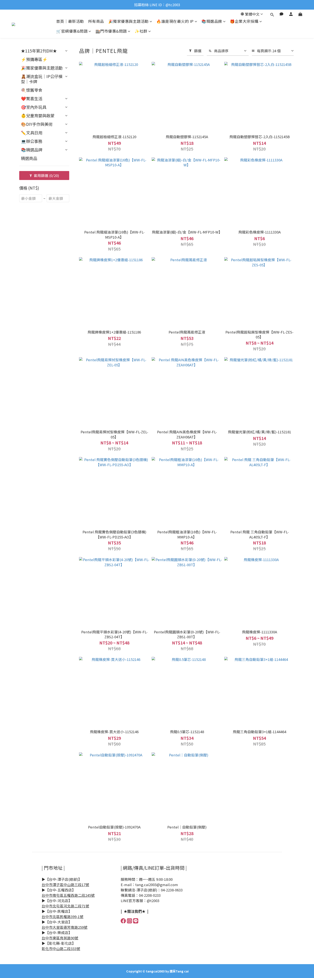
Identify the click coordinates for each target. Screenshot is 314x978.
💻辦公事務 (31, 141)
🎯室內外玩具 (33, 107)
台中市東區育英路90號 (60, 937)
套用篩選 (46, 175)
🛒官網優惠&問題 (72, 31)
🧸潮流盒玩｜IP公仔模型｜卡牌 (41, 78)
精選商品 (29, 158)
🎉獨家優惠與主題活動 (128, 21)
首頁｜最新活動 (70, 21)
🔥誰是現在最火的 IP (175, 21)
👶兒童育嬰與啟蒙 (37, 116)
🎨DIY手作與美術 (37, 124)
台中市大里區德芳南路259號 (64, 927)
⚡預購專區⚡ (34, 59)
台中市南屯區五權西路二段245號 (68, 895)
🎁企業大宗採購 (244, 21)
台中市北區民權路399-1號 (62, 916)
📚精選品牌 (211, 21)
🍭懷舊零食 (31, 90)
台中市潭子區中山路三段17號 (65, 884)
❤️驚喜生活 (31, 99)
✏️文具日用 (31, 133)
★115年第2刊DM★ (39, 51)
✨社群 (141, 31)
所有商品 (96, 21)
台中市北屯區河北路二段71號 (65, 905)
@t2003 (153, 900)
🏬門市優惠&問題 (111, 31)
